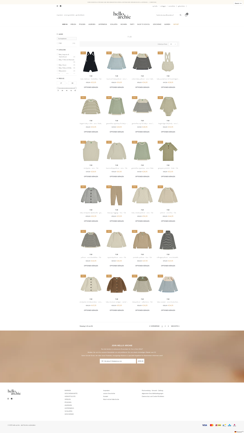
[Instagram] (58, 6)
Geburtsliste (181, 6)
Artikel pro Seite (162, 44)
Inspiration (60, 15)
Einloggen (163, 6)
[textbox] (67, 38)
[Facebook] (61, 6)
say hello (154, 6)
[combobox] (166, 15)
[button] (239, 432)
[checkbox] (67, 43)
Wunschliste (172, 6)
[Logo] (122, 15)
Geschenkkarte (80, 15)
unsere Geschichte (69, 15)
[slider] (58, 88)
